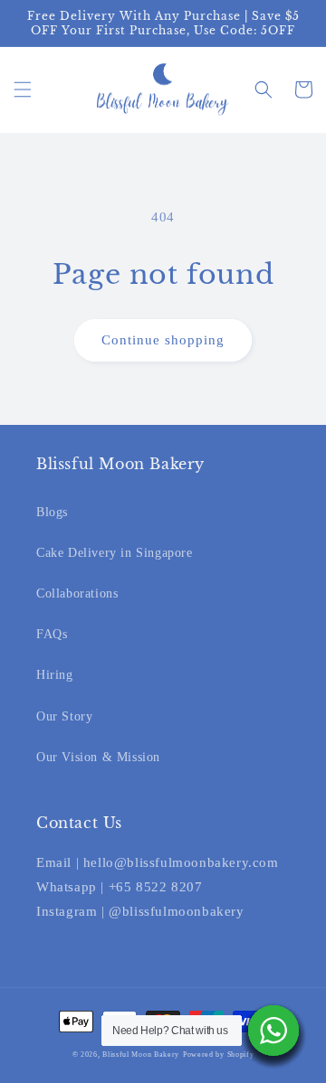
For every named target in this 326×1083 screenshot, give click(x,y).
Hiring (54, 675)
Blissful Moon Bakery (140, 1054)
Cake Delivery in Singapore (114, 553)
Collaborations (77, 593)
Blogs (52, 512)
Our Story (64, 716)
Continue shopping (163, 340)
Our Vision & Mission (98, 757)
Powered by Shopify (218, 1054)
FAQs (51, 634)
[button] (23, 89)
